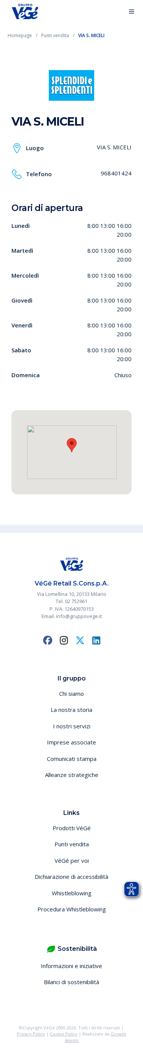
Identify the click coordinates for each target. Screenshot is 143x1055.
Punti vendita (72, 844)
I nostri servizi (71, 726)
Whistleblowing (72, 893)
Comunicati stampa (71, 758)
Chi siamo (71, 693)
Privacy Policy (31, 1034)
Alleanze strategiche (71, 775)
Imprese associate (71, 742)
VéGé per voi (72, 860)
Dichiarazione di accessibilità (71, 876)
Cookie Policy (63, 1034)
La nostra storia (71, 709)
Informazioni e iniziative (71, 966)
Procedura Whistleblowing (71, 909)
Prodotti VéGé (72, 828)
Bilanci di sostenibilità (71, 982)
